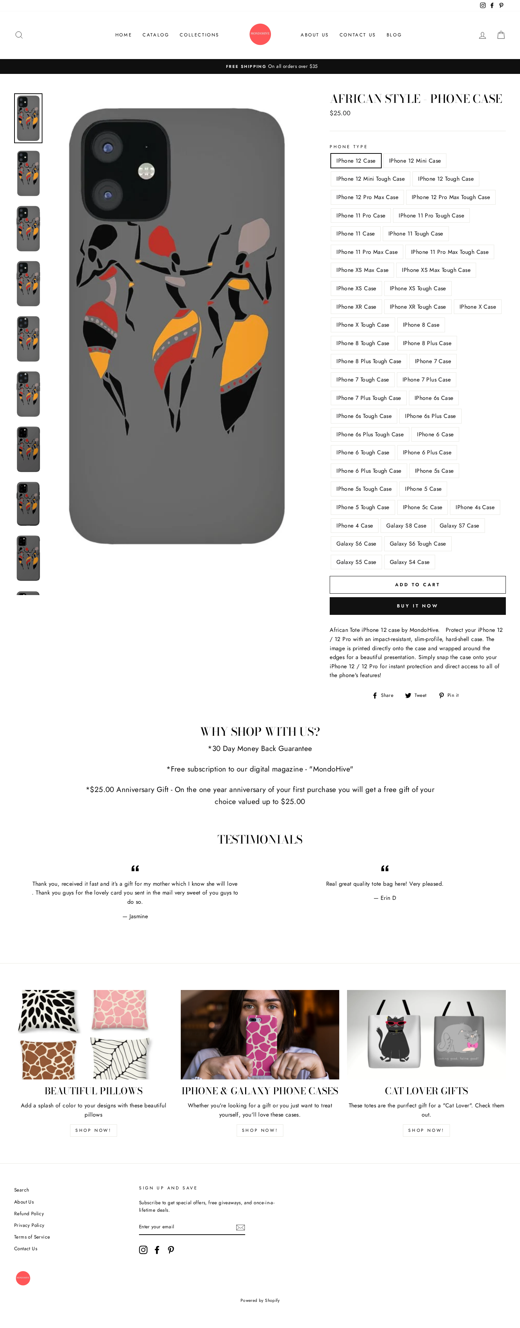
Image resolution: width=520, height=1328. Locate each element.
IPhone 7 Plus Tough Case (368, 398)
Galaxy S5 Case (356, 562)
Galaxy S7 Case (459, 526)
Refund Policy (29, 1213)
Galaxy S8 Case (406, 526)
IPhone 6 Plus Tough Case (368, 471)
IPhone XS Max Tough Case (436, 270)
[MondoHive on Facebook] (157, 1250)
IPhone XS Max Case (362, 270)
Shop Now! (93, 1130)
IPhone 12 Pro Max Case (367, 197)
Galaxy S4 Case (410, 562)
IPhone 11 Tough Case (415, 233)
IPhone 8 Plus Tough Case (368, 361)
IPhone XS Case (356, 288)
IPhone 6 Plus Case (427, 452)
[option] (260, 66)
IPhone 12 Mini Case (415, 161)
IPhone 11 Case (355, 233)
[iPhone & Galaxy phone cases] (260, 1034)
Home (123, 34)
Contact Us (358, 34)
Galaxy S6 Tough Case (418, 544)
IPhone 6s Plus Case (430, 416)
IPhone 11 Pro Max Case (367, 252)
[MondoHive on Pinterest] (171, 1250)
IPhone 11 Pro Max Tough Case (450, 252)
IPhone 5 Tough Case (362, 507)
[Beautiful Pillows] (93, 1034)
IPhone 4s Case (475, 507)
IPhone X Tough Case (362, 325)
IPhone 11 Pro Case (360, 215)
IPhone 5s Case (434, 471)
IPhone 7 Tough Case (362, 379)
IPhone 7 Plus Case (427, 379)
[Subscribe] (240, 1227)
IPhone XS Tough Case (418, 288)
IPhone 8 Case (421, 325)
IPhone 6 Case (435, 434)
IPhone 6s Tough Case (364, 416)
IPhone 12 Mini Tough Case (370, 179)
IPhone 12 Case (356, 161)
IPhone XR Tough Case (418, 307)
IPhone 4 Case (354, 526)
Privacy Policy (29, 1225)
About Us (315, 34)
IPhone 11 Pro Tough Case (431, 215)
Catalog (156, 34)
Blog (394, 34)
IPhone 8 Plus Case (427, 343)
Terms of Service (32, 1236)
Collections (199, 34)
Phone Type (349, 147)
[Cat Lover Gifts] (426, 1034)
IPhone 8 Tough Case (362, 343)
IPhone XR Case (356, 307)
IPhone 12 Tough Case (446, 179)
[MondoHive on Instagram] (143, 1250)
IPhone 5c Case (423, 507)
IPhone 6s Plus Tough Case (370, 434)
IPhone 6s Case (434, 398)
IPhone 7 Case (433, 361)
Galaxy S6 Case (356, 544)
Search (21, 1189)
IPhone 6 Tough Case (362, 452)
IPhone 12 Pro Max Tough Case (451, 197)
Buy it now (418, 605)
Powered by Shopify (260, 1300)
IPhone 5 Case (423, 489)
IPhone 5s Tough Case (364, 489)
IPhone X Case (478, 307)
